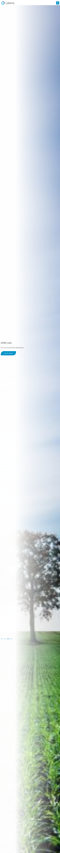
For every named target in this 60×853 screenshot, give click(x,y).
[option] (30, 426)
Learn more (8, 353)
